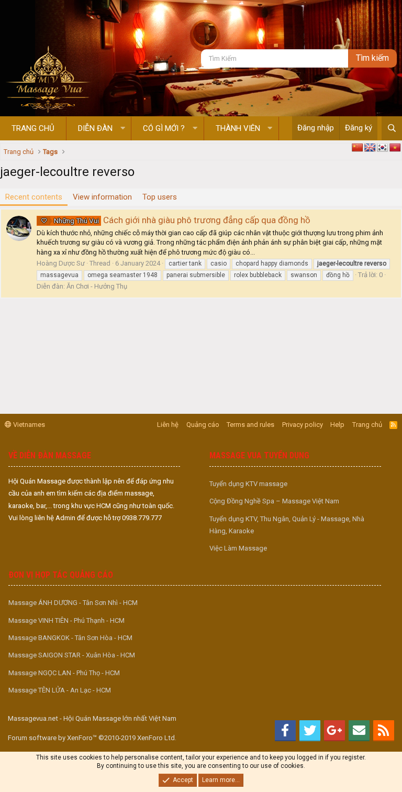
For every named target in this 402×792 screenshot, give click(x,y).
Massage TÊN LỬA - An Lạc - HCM (59, 690)
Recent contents (33, 197)
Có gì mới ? (164, 128)
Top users (159, 197)
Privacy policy (302, 424)
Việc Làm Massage (238, 548)
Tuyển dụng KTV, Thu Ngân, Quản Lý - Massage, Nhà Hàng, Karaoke (286, 525)
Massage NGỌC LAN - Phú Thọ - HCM (64, 673)
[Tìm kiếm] (392, 128)
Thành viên (238, 128)
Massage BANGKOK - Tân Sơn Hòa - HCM (70, 638)
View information (102, 197)
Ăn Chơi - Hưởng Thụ (96, 286)
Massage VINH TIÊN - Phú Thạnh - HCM (66, 620)
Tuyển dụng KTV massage (248, 484)
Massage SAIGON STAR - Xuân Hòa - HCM (71, 655)
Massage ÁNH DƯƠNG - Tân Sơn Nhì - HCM (73, 603)
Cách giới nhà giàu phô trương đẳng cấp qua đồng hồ (182, 220)
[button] (122, 128)
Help (337, 424)
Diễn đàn (95, 128)
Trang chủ (33, 128)
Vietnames (28, 424)
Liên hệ (167, 424)
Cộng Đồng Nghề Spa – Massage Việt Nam (274, 501)
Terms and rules (250, 424)
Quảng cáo (202, 424)
